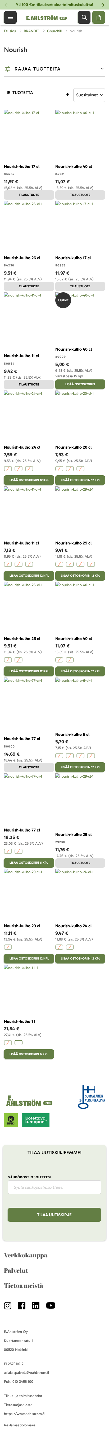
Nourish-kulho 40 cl (73, 166)
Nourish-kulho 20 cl (73, 447)
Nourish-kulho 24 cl (22, 447)
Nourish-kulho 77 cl (22, 738)
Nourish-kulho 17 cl (21, 166)
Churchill (55, 31)
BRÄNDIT (32, 31)
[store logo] (30, 1106)
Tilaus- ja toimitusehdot (23, 1396)
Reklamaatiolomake (19, 1425)
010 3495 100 (22, 1381)
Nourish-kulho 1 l (19, 1021)
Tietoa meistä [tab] (23, 1285)
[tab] (54, 69)
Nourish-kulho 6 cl (72, 734)
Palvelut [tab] (16, 1270)
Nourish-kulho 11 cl (21, 355)
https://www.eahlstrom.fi (24, 1414)
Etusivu (10, 31)
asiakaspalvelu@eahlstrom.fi (26, 1372)
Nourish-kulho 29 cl (73, 543)
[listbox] (29, 469)
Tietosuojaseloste (18, 1405)
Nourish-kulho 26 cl (22, 257)
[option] (8, 468)
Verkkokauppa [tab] (25, 1255)
